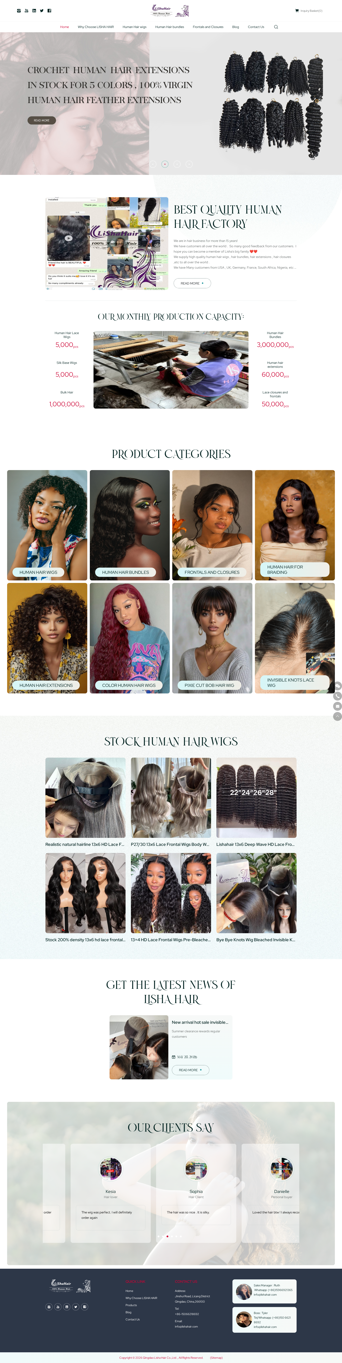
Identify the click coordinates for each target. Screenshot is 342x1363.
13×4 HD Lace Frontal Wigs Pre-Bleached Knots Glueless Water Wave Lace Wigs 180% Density (171, 939)
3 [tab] (167, 1236)
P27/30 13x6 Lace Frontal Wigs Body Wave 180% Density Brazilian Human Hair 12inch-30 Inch (171, 844)
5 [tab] (176, 1236)
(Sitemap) (216, 1357)
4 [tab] (172, 1236)
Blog (235, 27)
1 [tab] (158, 1236)
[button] (152, 164)
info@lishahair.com (186, 1326)
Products (131, 1305)
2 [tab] (163, 1236)
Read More (190, 283)
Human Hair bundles (169, 27)
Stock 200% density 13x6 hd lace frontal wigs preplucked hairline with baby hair (85, 939)
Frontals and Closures (208, 27)
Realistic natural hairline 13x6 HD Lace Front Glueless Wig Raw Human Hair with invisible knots (85, 844)
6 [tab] (181, 1236)
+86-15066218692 (187, 1314)
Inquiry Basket (311, 10)
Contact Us (256, 27)
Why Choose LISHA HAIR (96, 27)
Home (64, 27)
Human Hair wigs (134, 27)
